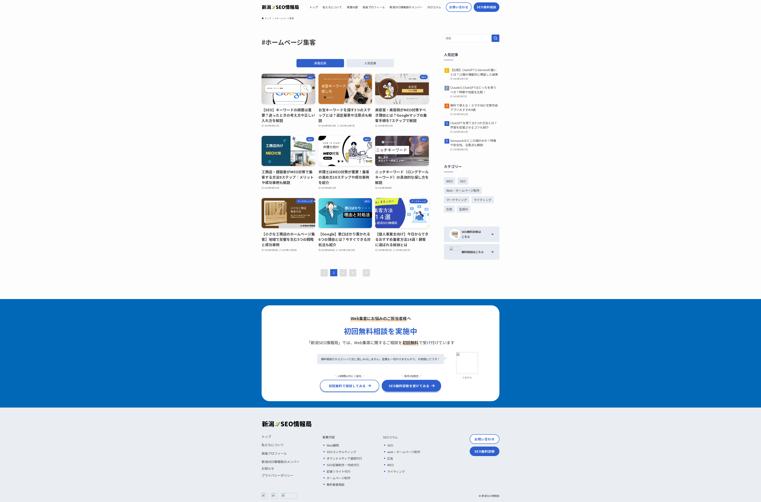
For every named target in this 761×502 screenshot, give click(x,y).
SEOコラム (390, 437)
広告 (449, 209)
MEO (449, 181)
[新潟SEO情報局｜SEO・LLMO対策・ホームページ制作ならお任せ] (280, 7)
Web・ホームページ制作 (462, 190)
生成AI (463, 209)
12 (366, 273)
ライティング (482, 200)
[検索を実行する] (495, 38)
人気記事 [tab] (370, 63)
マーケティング (456, 200)
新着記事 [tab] (320, 63)
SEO (463, 181)
